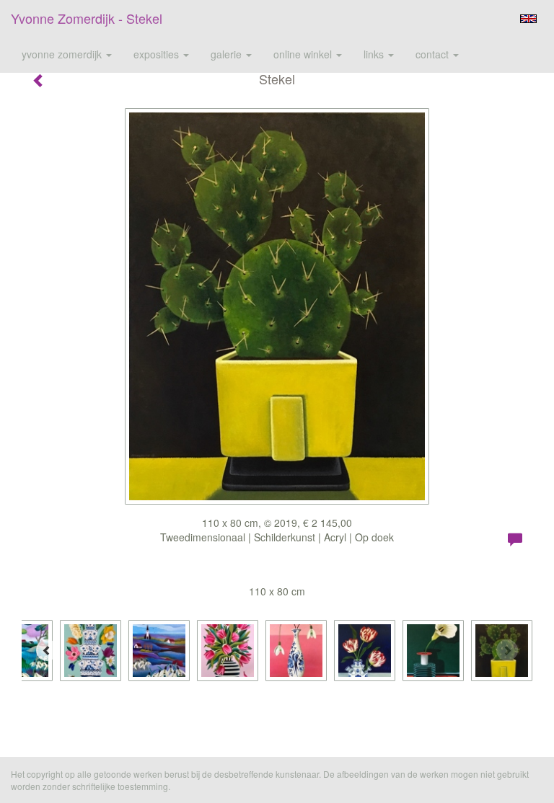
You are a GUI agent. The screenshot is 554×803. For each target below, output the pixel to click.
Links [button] (375, 54)
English (528, 18)
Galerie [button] (228, 54)
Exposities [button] (157, 54)
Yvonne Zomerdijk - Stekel (86, 18)
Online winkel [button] (304, 54)
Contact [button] (434, 54)
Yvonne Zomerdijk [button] (63, 54)
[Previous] (47, 650)
